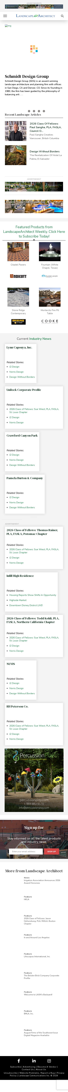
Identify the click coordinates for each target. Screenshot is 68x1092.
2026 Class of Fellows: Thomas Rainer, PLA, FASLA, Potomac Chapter (32, 532)
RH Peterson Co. (17, 706)
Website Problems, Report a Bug (37, 1073)
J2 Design (14, 366)
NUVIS (11, 664)
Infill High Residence (20, 576)
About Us (41, 1069)
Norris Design (16, 371)
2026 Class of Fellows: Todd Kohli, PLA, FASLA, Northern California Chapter (33, 620)
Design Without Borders (22, 377)
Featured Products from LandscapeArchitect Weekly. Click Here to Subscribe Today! (34, 232)
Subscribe (15, 1067)
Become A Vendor (46, 1067)
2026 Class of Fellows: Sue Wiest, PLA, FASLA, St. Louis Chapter (34, 411)
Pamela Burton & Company (25, 478)
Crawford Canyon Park (22, 435)
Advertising (29, 1067)
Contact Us (28, 1069)
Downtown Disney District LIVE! (26, 605)
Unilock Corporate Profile (24, 390)
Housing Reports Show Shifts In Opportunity (32, 595)
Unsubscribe (10, 1073)
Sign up (51, 851)
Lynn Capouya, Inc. (19, 347)
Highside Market (17, 600)
